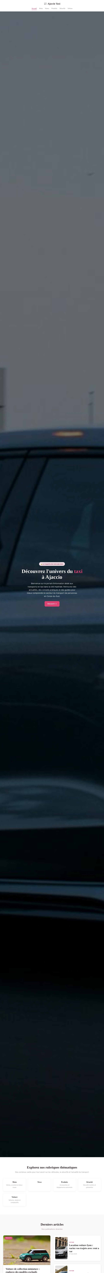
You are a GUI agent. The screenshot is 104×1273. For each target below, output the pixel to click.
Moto (41, 8)
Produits (54, 8)
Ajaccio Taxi (52, 3)
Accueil (34, 8)
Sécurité (62, 8)
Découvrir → (52, 604)
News (47, 8)
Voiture (70, 8)
